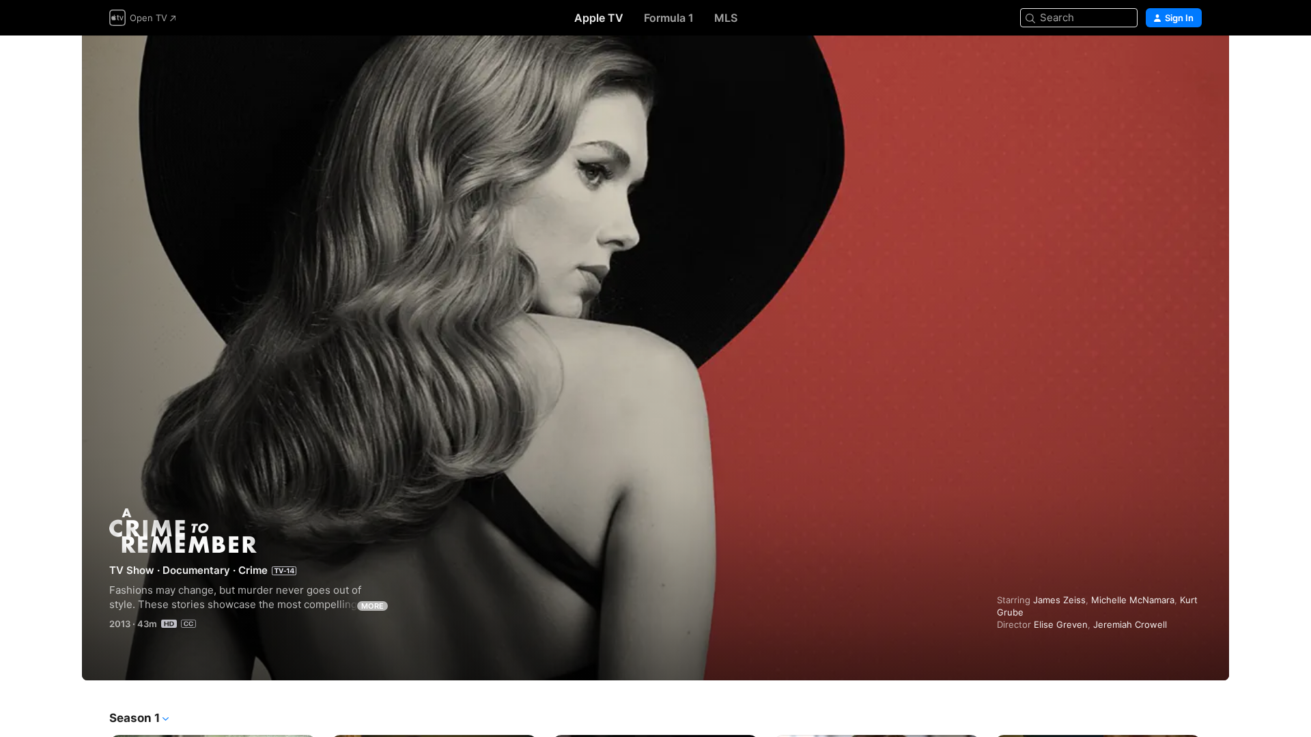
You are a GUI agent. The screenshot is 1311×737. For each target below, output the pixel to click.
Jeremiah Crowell (1130, 624)
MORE (372, 606)
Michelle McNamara (1132, 599)
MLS (725, 18)
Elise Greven (1061, 624)
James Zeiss (1059, 599)
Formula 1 (669, 18)
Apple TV (598, 18)
